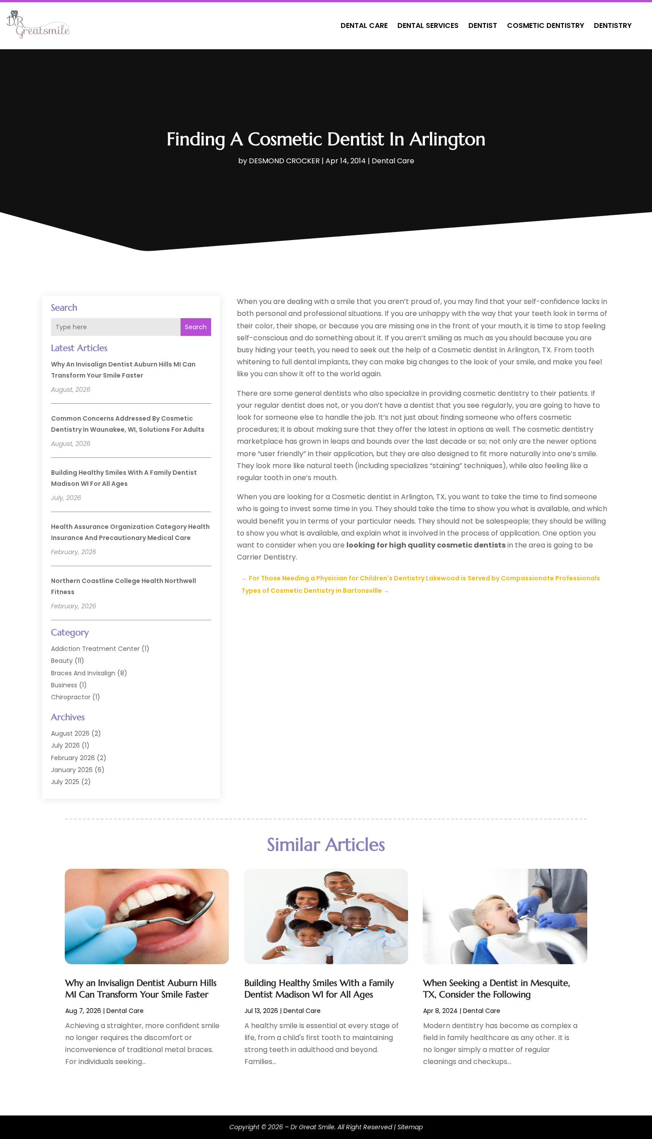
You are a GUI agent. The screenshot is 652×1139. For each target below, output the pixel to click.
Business (64, 685)
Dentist (482, 25)
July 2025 (65, 781)
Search (196, 327)
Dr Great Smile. (313, 1127)
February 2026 (73, 757)
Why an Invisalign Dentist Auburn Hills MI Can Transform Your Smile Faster (140, 988)
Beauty (62, 660)
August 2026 (70, 733)
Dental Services (428, 25)
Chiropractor (70, 697)
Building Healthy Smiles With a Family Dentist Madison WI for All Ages (319, 988)
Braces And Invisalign (83, 673)
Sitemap (410, 1127)
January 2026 (72, 769)
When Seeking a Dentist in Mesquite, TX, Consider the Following (496, 988)
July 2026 (65, 745)
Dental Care (364, 25)
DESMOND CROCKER (284, 161)
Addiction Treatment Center (95, 648)
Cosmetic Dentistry (545, 25)
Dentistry (613, 25)
